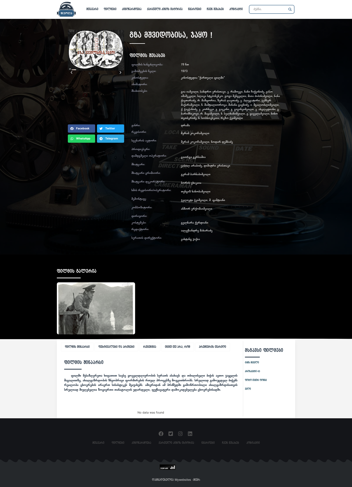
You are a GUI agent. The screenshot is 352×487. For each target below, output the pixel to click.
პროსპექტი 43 (252, 371)
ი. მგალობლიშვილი (264, 105)
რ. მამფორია (206, 100)
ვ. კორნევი (206, 109)
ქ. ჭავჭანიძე (189, 109)
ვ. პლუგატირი (250, 100)
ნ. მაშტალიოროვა (214, 105)
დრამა (185, 125)
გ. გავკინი (222, 109)
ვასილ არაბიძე (191, 166)
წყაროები (194, 9)
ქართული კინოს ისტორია (165, 9)
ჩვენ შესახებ (215, 9)
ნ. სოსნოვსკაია (208, 118)
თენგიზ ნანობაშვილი (195, 191)
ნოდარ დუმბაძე (222, 142)
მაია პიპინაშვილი (260, 96)
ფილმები (110, 9)
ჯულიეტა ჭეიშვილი (194, 200)
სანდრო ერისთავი (213, 92)
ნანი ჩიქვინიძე (254, 92)
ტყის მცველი (252, 362)
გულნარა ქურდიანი (194, 223)
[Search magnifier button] (290, 9)
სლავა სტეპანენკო (210, 96)
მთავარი (92, 9)
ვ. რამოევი (235, 92)
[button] (71, 72)
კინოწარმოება (132, 9)
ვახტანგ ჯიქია (190, 239)
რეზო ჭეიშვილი (232, 118)
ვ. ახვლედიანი (265, 109)
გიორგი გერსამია (193, 157)
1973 (184, 71)
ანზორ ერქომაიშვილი (196, 209)
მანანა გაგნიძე (238, 105)
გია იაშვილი (189, 92)
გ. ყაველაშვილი (258, 114)
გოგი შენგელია (235, 96)
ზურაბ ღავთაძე (228, 100)
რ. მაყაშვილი (209, 114)
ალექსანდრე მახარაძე (196, 231)
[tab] (77, 347)
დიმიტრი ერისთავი (217, 166)
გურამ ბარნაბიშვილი (195, 174)
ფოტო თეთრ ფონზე (256, 380)
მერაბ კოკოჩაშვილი (195, 133)
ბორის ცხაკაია (191, 183)
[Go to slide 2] (96, 118)
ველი (248, 389)
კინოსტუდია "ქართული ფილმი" (203, 78)
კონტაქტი (236, 9)
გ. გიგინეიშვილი (242, 109)
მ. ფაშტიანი (217, 200)
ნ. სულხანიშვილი (233, 114)
